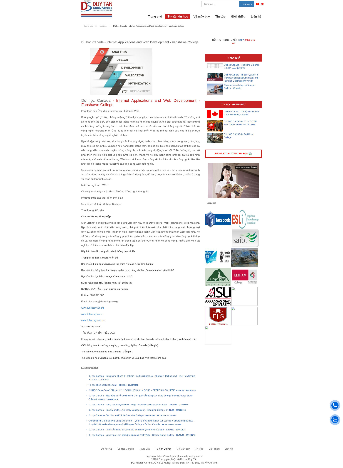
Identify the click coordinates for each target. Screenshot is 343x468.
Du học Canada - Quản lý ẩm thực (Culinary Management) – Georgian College (126, 410)
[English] (262, 3)
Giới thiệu (238, 16)
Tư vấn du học (178, 16)
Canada (103, 26)
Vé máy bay (201, 16)
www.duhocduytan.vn (92, 314)
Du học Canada (96, 100)
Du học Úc (106, 448)
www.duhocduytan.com (93, 320)
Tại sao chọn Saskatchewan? (102, 385)
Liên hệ (256, 16)
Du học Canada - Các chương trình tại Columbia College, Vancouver (121, 415)
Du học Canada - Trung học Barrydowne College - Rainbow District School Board (127, 404)
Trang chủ (155, 16)
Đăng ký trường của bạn (232, 153)
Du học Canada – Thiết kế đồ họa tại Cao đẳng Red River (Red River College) (126, 429)
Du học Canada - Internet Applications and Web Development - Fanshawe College (148, 26)
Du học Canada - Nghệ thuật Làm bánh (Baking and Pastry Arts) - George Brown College (131, 435)
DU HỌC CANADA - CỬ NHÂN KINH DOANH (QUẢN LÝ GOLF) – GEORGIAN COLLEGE (131, 390)
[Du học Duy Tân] (96, 8)
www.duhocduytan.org (92, 307)
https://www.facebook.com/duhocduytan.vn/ (180, 456)
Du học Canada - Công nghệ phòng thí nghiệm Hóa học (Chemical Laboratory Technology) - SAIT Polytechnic (141, 376)
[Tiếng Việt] (257, 3)
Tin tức (220, 16)
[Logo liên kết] (218, 219)
